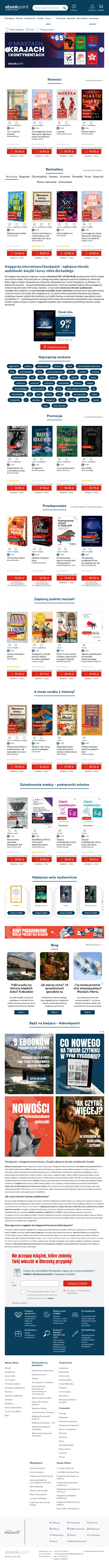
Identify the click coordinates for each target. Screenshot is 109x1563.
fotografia (15, 400)
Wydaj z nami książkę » (59, 1312)
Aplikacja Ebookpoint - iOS (43, 1422)
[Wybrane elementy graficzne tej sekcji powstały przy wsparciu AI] (103, 1031)
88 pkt (86, 743)
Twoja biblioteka (66, 1384)
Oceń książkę (64, 1391)
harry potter (38, 388)
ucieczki (35, 383)
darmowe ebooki (61, 1189)
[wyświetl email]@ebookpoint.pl (71, 1554)
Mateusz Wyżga (87, 754)
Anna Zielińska (37, 241)
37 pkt (37, 464)
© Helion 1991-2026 (12, 1557)
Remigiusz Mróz (40, 1238)
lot (83, 377)
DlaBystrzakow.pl (77, 1529)
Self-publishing (36, 1486)
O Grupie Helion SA (65, 1468)
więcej (21, 1012)
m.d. (62, 400)
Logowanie (63, 1368)
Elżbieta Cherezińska (89, 1238)
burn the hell (60, 405)
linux (45, 405)
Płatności (63, 1437)
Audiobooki (29, 18)
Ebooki (19, 18)
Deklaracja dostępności (69, 1425)
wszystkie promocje (93, 417)
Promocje (60, 18)
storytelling (17, 394)
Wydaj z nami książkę (39, 1490)
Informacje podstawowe (42, 1370)
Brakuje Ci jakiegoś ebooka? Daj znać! (59, 1333)
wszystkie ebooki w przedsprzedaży (86, 507)
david (74, 377)
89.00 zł (93, 578)
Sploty (54, 1541)
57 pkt (61, 743)
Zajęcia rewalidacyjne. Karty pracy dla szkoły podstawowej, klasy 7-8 (91, 844)
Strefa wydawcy (37, 1472)
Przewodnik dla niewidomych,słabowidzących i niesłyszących (39, 1390)
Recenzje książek (66, 1445)
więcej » (51, 1298)
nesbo (96, 400)
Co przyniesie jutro (66, 468)
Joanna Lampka (37, 661)
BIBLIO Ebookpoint (38, 1494)
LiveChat (63, 1453)
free (12, 371)
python (28, 366)
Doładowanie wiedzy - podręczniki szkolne (54, 785)
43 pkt (86, 128)
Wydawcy (9, 1403)
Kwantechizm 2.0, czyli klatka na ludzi (16, 469)
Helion (21, 282)
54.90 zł (44, 578)
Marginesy (78, 282)
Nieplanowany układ (16, 233)
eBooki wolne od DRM (41, 1398)
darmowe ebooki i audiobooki (76, 287)
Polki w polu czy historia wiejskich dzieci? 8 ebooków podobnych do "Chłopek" (21, 991)
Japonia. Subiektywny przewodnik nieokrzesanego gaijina (91, 658)
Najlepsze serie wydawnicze (54, 877)
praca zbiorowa (55, 371)
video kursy (48, 1204)
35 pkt (61, 464)
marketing (64, 383)
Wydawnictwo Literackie (38, 282)
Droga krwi (37, 468)
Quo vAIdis (86, 468)
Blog (54, 945)
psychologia (26, 371)
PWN (46, 1178)
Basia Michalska (13, 560)
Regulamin (63, 1417)
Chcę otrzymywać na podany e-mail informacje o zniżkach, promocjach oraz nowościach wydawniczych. (42, 1294)
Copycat (61, 131)
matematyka (19, 377)
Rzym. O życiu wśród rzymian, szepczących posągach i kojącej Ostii (66, 658)
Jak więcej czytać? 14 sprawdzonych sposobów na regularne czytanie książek (54, 991)
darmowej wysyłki (13, 1189)
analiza (52, 377)
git (29, 394)
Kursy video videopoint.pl (68, 1508)
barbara (36, 400)
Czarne (57, 1178)
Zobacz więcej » (20, 1302)
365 (64, 377)
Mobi (11, 1169)
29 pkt (37, 230)
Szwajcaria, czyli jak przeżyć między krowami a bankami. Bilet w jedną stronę (41, 658)
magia (90, 383)
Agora (14, 282)
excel (71, 371)
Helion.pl (55, 1523)
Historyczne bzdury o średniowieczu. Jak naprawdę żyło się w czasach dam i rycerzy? (42, 238)
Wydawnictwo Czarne (61, 282)
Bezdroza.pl (94, 1529)
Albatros (92, 282)
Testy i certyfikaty (13, 1411)
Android (17, 1206)
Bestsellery (82, 18)
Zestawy (9, 1399)
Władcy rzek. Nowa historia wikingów (41, 747)
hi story (58, 366)
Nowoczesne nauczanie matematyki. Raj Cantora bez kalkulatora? (14, 844)
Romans (53, 176)
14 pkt (37, 128)
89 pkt (86, 554)
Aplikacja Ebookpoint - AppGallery (41, 1427)
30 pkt (61, 128)
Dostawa (63, 1433)
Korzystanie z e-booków (42, 1382)
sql (32, 377)
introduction (80, 394)
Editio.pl (55, 1529)
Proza (88, 176)
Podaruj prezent (47, 29)
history (78, 383)
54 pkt (37, 554)
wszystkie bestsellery (92, 170)
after (69, 366)
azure (93, 377)
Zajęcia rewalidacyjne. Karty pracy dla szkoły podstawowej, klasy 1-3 (66, 844)
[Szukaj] (64, 8)
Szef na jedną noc (65, 233)
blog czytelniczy (95, 1189)
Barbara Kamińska (63, 661)
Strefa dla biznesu (37, 1468)
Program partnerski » (30, 1312)
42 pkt (12, 650)
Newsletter (64, 1395)
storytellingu (20, 388)
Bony (32, 29)
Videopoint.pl (57, 1535)
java (59, 388)
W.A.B (77, 1178)
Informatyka (65, 181)
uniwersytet (43, 366)
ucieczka (48, 383)
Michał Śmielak (87, 134)
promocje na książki (44, 290)
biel (38, 394)
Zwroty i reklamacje (67, 1429)
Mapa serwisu (65, 1449)
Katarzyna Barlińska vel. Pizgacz (26, 1241)
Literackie (64, 1178)
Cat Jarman (36, 751)
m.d (59, 394)
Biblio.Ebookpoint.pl (78, 1541)
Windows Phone (27, 1206)
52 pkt (12, 554)
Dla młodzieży (39, 176)
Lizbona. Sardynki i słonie (15, 655)
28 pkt (86, 464)
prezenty (80, 1183)
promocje (20, 1232)
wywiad (84, 400)
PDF (99, 1166)
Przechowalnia (65, 1380)
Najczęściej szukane (54, 357)
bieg (72, 400)
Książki (40, 18)
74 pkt (61, 554)
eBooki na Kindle (39, 1408)
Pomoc (62, 1457)
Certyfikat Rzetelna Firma (68, 1472)
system (82, 371)
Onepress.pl (75, 1523)
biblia (49, 394)
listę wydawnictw (49, 284)
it (67, 394)
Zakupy (35, 1378)
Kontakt (62, 1413)
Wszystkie (11, 176)
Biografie (24, 176)
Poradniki (77, 176)
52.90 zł (19, 578)
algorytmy (14, 366)
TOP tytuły (10, 1380)
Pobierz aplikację (16, 29)
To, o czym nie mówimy (13, 132)
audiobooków (19, 1169)
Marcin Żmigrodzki (88, 565)
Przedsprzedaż (54, 506)
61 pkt (37, 743)
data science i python (77, 388)
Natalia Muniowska (39, 563)
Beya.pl (73, 1535)
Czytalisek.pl (95, 1535)
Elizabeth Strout (13, 136)
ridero (95, 394)
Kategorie (9, 18)
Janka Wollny (12, 659)
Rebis (7, 282)
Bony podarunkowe (13, 1407)
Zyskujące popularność (15, 1387)
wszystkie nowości (93, 80)
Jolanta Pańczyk (63, 847)
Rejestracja (64, 1372)
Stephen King (75, 1238)
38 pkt (12, 743)
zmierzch (20, 383)
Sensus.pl (93, 1523)
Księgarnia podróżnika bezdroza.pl (66, 1496)
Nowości (71, 18)
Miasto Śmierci (88, 131)
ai (51, 388)
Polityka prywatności (68, 1421)
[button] (101, 49)
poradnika (15, 1215)
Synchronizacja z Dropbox (43, 1412)
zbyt (39, 371)
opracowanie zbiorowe (89, 366)
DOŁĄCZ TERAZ (77, 1283)
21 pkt (12, 464)
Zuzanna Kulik (12, 235)
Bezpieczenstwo (39, 1374)
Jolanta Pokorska (38, 847)
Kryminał (65, 176)
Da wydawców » (88, 1312)
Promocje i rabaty (12, 1384)
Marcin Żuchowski (14, 847)
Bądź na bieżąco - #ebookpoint (54, 1023)
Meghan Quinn (37, 139)
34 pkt (12, 128)
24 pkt (86, 650)
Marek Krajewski (38, 470)
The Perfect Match (16, 558)
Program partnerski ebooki (41, 1476)
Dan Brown (65, 1238)
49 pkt (61, 650)
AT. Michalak (61, 235)
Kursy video (48, 21)
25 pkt (12, 836)
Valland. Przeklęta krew (40, 559)
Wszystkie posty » (94, 944)
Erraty (61, 1441)
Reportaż (98, 176)
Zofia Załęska (62, 754)
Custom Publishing (38, 1498)
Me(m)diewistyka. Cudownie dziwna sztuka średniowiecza (67, 749)
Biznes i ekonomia (46, 181)
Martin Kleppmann (64, 565)
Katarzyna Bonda (54, 1238)
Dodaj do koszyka (56, 346)
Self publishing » (88, 1331)
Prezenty (63, 1387)
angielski (50, 400)
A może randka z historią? (54, 692)
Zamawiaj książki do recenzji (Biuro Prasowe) (40, 1481)
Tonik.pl (101, 1551)
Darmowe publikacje (14, 1395)
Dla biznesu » (31, 1330)
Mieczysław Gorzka (64, 134)
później (95, 371)
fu (94, 388)
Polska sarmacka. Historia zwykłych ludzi (89, 749)
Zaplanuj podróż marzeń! (54, 599)
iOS (38, 1206)
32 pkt (37, 650)
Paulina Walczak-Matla (89, 661)
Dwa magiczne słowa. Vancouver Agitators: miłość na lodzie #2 (42, 134)
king (41, 377)
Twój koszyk (64, 1376)
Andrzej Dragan (13, 473)
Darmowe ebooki (93, 21)
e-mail (14, 1284)
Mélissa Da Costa (63, 470)
